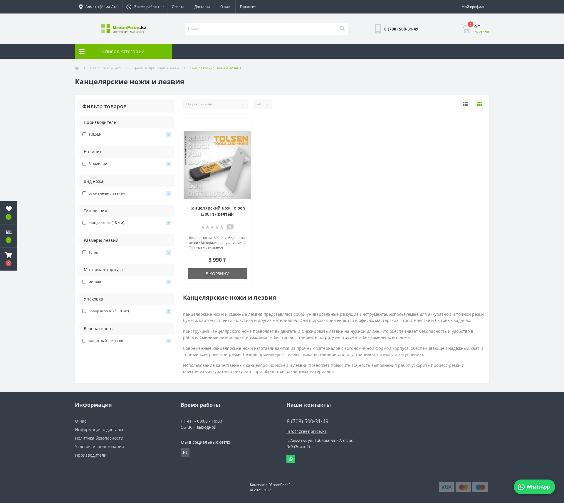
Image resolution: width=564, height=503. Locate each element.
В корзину (217, 273)
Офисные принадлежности (155, 67)
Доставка (202, 6)
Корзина (481, 31)
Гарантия (248, 6)
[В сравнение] (244, 135)
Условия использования (99, 446)
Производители (91, 455)
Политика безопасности (99, 438)
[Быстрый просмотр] (244, 143)
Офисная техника (105, 67)
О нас (225, 6)
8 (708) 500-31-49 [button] (307, 421)
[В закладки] (244, 126)
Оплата (178, 6)
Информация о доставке (99, 429)
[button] (144, 6)
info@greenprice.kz (306, 431)
